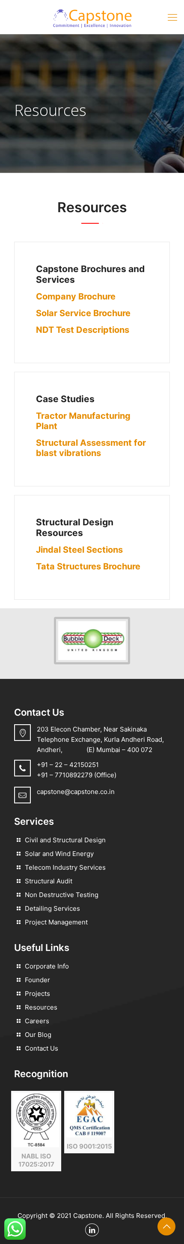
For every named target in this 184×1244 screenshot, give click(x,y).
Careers (37, 1021)
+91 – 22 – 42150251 (68, 765)
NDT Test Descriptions (82, 330)
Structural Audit (48, 881)
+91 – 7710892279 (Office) (76, 775)
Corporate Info (47, 966)
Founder (37, 980)
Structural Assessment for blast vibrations (91, 448)
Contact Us (41, 1048)
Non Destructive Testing (61, 895)
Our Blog (38, 1035)
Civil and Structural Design (65, 840)
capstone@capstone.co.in (76, 792)
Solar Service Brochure (83, 313)
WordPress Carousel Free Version (91, 653)
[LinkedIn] (92, 1230)
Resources (41, 1007)
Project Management (56, 922)
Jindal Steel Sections (79, 550)
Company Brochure (76, 296)
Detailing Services (52, 908)
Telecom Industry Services (65, 867)
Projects (37, 993)
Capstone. (88, 1215)
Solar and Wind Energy (59, 854)
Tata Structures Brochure (88, 566)
